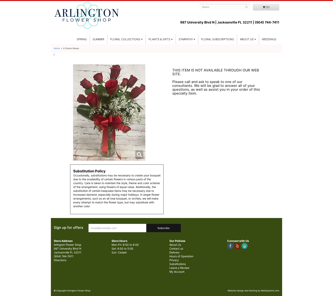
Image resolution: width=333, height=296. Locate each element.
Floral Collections (125, 39)
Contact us (176, 248)
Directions (60, 260)
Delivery (174, 252)
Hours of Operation (181, 256)
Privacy (174, 260)
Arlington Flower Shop (86, 15)
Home (57, 48)
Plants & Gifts (159, 39)
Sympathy (186, 39)
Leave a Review (179, 267)
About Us (175, 244)
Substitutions (177, 264)
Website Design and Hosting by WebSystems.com (253, 290)
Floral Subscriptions (217, 39)
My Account (176, 271)
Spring (82, 39)
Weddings (269, 39)
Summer (98, 39)
